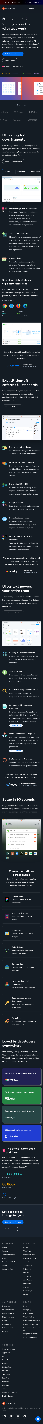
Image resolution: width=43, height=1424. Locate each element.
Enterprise (6, 1306)
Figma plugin (28, 1291)
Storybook (27, 1276)
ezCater (5, 1331)
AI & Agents (27, 1280)
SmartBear (6, 1371)
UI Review (27, 1269)
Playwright (27, 1283)
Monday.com (6, 1324)
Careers (5, 1251)
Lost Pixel (5, 1378)
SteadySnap (27, 1265)
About (4, 1247)
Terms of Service (8, 1255)
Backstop (5, 1382)
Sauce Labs (6, 1360)
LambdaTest (6, 1367)
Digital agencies (8, 1317)
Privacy (4, 1258)
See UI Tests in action (13, 162)
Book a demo (10, 61)
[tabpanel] (21, 189)
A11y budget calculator (32, 1337)
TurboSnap (27, 1262)
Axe (3, 1389)
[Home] (8, 8)
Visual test (27, 1251)
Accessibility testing (9, 1392)
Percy (4, 1356)
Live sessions (28, 1313)
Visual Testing (28, 1317)
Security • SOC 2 (8, 1262)
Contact (31, 9)
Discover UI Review (12, 407)
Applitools (6, 1353)
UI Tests (26, 1247)
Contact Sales (7, 1269)
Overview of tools (8, 1349)
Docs (25, 1306)
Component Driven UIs (31, 1321)
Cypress (26, 1287)
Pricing (25, 1294)
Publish (26, 1273)
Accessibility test (29, 1258)
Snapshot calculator (30, 1334)
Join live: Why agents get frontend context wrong (23, 2)
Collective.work (7, 1328)
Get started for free (13, 54)
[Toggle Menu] (38, 8)
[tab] (7, 171)
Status (4, 1265)
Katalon (5, 1363)
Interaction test (29, 1255)
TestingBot (6, 1374)
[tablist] (21, 171)
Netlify (4, 1321)
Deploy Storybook (8, 1396)
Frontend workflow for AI (31, 1329)
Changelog (27, 1310)
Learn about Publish (13, 613)
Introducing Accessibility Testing (16, 19)
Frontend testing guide (31, 1324)
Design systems (8, 1313)
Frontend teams (8, 1310)
